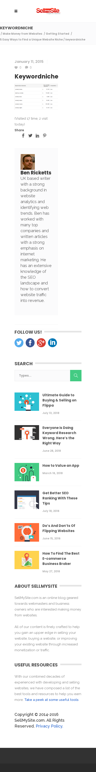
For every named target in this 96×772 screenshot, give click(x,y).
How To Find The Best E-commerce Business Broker (60, 558)
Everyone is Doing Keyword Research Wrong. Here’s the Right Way (59, 435)
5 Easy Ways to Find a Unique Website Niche (31, 39)
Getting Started (57, 34)
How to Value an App (60, 465)
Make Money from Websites (22, 34)
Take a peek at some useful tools (51, 700)
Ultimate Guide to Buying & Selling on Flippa (59, 400)
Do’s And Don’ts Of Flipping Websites (58, 528)
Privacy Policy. (49, 726)
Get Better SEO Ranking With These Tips (59, 498)
